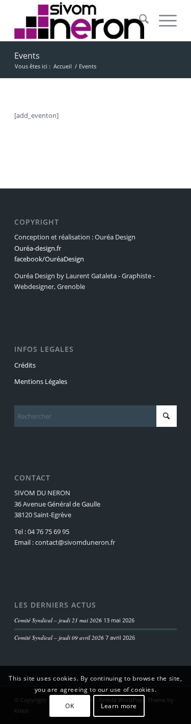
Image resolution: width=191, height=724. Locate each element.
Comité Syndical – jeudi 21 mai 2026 (58, 620)
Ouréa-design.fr (37, 248)
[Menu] (163, 20)
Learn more (119, 706)
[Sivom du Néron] (79, 20)
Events (27, 55)
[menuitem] (139, 20)
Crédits (25, 365)
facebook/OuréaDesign (49, 258)
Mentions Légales (40, 381)
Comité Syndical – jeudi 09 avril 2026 (59, 637)
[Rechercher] (139, 20)
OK (69, 706)
